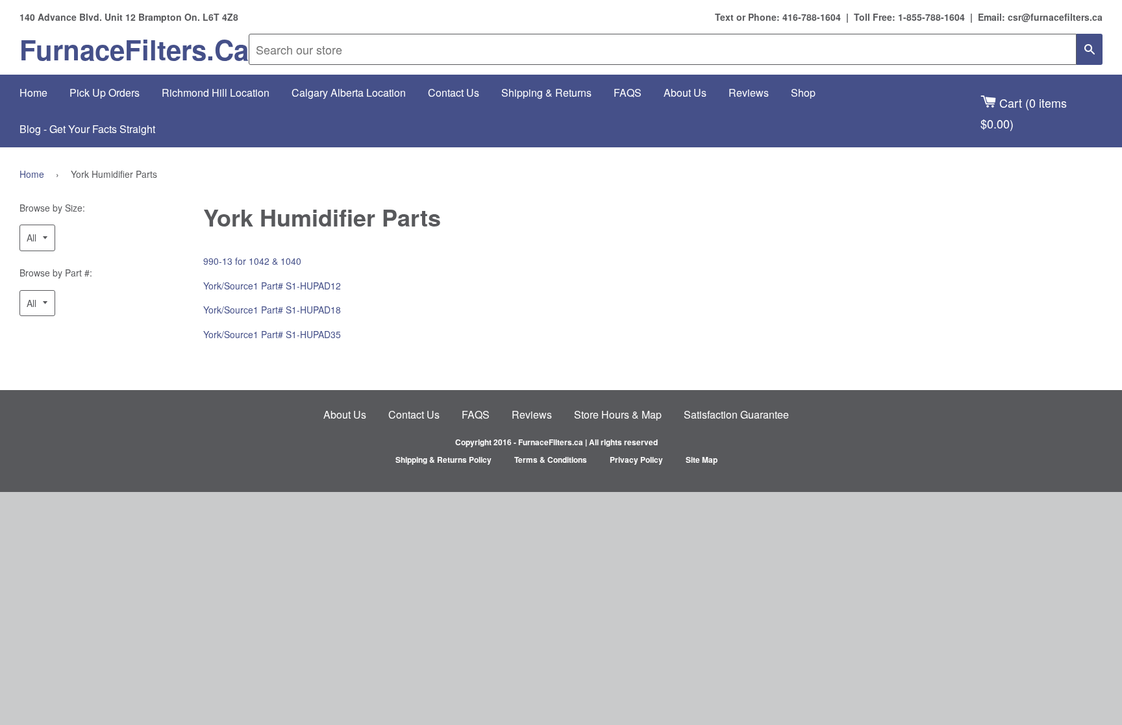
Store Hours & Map (618, 414)
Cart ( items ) (1023, 112)
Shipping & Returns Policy (443, 459)
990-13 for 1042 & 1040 (252, 260)
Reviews (749, 92)
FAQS (628, 92)
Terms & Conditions (550, 459)
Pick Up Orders (104, 92)
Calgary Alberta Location (349, 92)
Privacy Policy (636, 459)
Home (33, 92)
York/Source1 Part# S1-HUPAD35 (272, 334)
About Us (685, 92)
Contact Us (453, 92)
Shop (803, 92)
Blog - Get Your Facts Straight (87, 128)
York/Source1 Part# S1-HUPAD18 (272, 309)
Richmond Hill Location (215, 92)
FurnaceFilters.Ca (134, 49)
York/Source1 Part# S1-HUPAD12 (272, 285)
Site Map (701, 459)
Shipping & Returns (546, 92)
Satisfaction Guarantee (736, 414)
